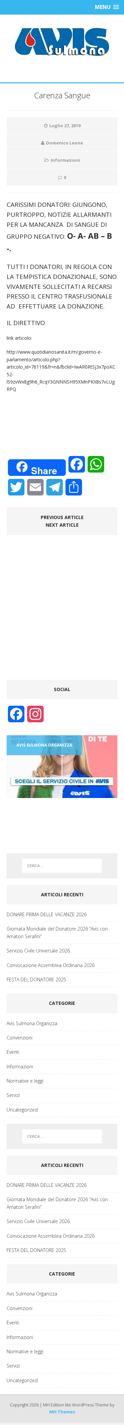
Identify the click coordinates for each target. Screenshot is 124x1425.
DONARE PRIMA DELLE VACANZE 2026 (47, 914)
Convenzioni (19, 1037)
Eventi (13, 1052)
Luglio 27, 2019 (64, 126)
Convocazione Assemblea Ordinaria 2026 (51, 965)
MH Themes (62, 1412)
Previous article (62, 517)
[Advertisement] (62, 611)
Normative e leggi (25, 1081)
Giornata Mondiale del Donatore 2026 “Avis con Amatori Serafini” (57, 932)
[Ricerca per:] (62, 866)
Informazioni (65, 160)
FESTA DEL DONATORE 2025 (36, 979)
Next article (62, 525)
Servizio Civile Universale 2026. (39, 950)
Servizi (13, 1095)
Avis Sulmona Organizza (32, 1023)
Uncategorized (22, 1110)
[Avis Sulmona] (62, 42)
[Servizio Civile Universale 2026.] (62, 766)
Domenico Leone (64, 143)
